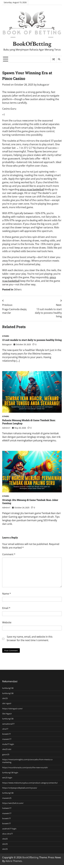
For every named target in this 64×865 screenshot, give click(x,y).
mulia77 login (8, 744)
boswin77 (6, 734)
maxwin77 (6, 739)
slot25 (5, 698)
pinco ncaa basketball (32, 189)
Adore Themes (14, 861)
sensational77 (8, 723)
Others (18, 289)
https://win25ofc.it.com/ (13, 803)
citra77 (5, 729)
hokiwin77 (6, 808)
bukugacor (43, 84)
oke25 (5, 838)
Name (6, 593)
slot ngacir (6, 703)
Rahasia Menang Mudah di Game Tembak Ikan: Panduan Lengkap (29, 422)
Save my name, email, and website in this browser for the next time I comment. (30, 638)
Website (6, 622)
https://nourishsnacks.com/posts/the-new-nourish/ (25, 767)
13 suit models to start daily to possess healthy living (32, 339)
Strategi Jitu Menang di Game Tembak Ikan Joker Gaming (30, 501)
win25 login (7, 777)
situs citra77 (7, 833)
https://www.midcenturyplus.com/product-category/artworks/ (30, 782)
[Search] (59, 59)
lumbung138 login (10, 772)
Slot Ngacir (7, 713)
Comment (8, 554)
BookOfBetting (32, 44)
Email (6, 608)
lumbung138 (7, 688)
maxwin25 (6, 798)
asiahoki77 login (9, 828)
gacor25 (5, 754)
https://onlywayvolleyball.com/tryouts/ (19, 787)
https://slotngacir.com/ (12, 708)
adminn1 (6, 427)
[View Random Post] (53, 59)
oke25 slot (6, 749)
